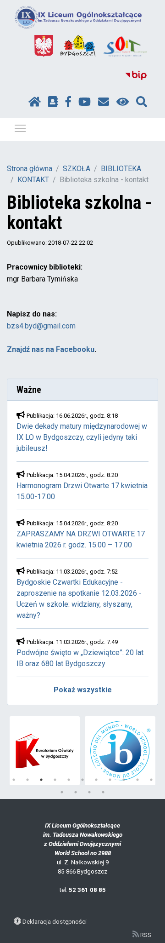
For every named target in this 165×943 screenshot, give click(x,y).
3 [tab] (41, 779)
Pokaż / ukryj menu (20, 127)
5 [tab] (68, 779)
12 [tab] (61, 792)
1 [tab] (13, 779)
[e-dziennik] (52, 102)
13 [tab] (75, 792)
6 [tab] (82, 779)
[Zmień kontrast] (122, 102)
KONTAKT (33, 179)
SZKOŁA (76, 168)
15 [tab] (103, 792)
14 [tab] (89, 792)
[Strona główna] (34, 102)
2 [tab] (27, 779)
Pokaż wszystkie (83, 689)
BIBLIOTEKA (121, 168)
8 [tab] (110, 779)
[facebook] (68, 102)
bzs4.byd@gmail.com (41, 326)
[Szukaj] (141, 102)
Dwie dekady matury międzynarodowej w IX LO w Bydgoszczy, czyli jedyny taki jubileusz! (81, 437)
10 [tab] (137, 779)
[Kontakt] (103, 102)
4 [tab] (55, 779)
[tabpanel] (45, 750)
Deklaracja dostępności (54, 921)
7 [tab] (96, 779)
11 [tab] (151, 779)
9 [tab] (123, 779)
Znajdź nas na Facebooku (50, 349)
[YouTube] (84, 102)
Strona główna (29, 168)
